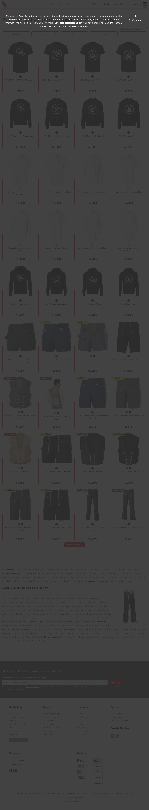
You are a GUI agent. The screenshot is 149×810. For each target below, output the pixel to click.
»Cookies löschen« (113, 22)
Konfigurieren (135, 20)
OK (135, 15)
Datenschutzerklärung (66, 22)
